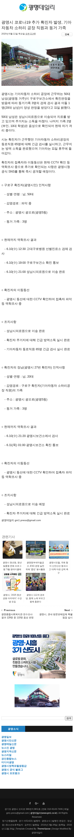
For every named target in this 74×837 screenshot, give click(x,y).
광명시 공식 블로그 (12, 769)
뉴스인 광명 (8, 747)
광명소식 (13, 729)
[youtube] (44, 803)
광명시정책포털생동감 (14, 765)
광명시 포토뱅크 (10, 773)
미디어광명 (7, 762)
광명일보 (6, 736)
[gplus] (36, 803)
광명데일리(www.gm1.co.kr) (43, 813)
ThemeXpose (43, 829)
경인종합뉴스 (9, 758)
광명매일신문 (9, 744)
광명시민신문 (9, 740)
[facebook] (30, 803)
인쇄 (67, 34)
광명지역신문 (9, 751)
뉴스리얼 (6, 755)
